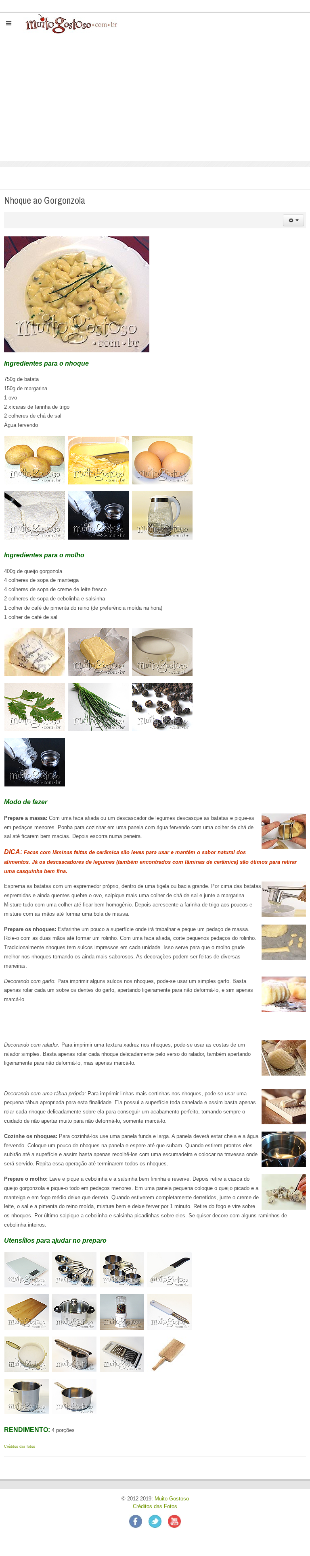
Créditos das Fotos (155, 1506)
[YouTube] (174, 1520)
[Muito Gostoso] (68, 23)
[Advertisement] (155, 100)
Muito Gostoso (172, 1499)
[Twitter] (158, 1520)
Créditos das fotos (19, 1446)
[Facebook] (139, 1520)
